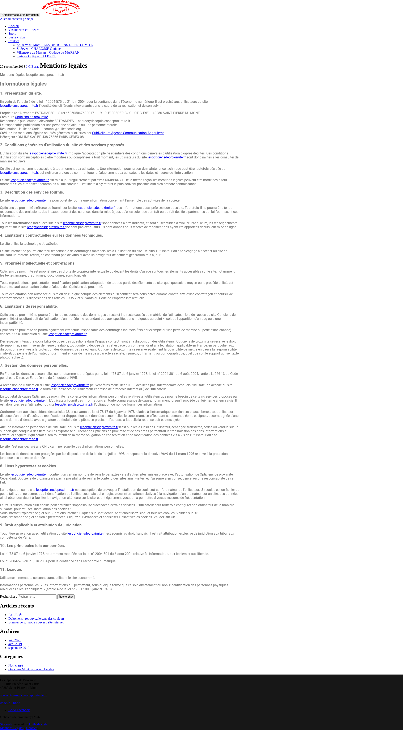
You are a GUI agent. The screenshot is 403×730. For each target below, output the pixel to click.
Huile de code (37, 724)
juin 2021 (14, 640)
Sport (12, 33)
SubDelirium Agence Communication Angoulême (128, 133)
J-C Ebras (32, 66)
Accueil (13, 26)
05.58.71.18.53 (10, 703)
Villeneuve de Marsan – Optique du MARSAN (48, 52)
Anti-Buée (15, 615)
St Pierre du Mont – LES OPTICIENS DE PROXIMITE (55, 45)
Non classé (15, 665)
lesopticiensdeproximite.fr (19, 106)
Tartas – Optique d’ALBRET (36, 56)
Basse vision (16, 37)
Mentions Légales (12, 728)
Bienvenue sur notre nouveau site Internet (35, 622)
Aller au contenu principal (17, 19)
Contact (13, 41)
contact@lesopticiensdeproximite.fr (23, 695)
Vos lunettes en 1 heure (23, 30)
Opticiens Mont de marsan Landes (31, 669)
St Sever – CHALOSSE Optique (39, 48)
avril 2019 (15, 644)
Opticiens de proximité (31, 117)
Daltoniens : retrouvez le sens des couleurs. (36, 618)
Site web (6, 724)
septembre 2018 (18, 648)
